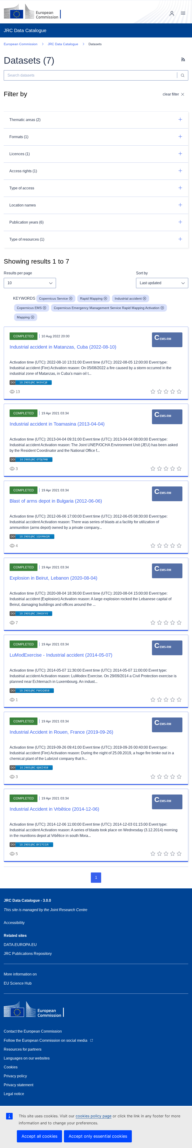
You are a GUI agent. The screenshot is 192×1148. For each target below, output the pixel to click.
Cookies (11, 1067)
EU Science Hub (18, 983)
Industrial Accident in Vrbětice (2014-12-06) (54, 809)
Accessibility (14, 923)
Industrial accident (128, 298)
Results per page (18, 273)
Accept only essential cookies (98, 1136)
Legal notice (14, 1094)
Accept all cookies (39, 1136)
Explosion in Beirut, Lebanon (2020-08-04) (53, 578)
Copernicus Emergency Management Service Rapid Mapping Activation (106, 308)
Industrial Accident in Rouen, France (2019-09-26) (61, 732)
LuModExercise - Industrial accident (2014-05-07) (61, 655)
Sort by (142, 273)
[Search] (182, 75)
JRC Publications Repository (28, 954)
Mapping (23, 317)
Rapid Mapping (91, 298)
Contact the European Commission (33, 1031)
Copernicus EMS (29, 308)
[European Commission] (36, 12)
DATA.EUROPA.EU (20, 945)
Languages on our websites (27, 1058)
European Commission (20, 44)
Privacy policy (15, 1076)
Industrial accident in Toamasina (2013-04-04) (57, 424)
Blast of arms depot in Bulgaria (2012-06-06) (56, 501)
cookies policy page (93, 1116)
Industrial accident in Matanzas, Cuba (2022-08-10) (63, 347)
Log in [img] (172, 13)
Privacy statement (18, 1085)
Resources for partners (22, 1049)
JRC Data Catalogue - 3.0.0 (27, 900)
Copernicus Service (53, 298)
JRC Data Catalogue (63, 44)
